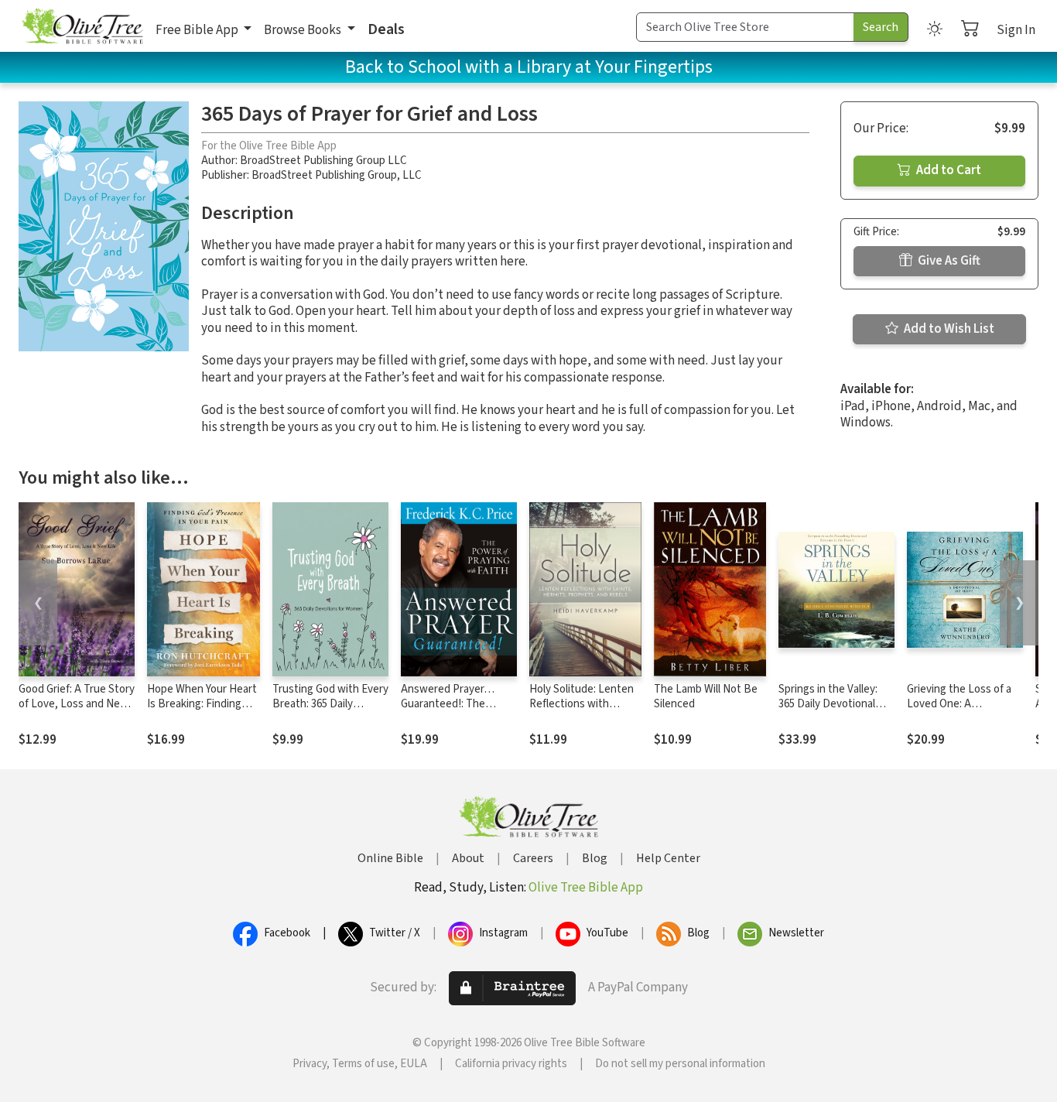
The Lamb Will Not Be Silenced (706, 696)
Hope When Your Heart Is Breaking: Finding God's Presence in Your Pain (202, 711)
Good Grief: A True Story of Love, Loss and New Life (77, 704)
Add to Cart (947, 170)
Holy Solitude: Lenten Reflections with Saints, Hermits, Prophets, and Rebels (581, 711)
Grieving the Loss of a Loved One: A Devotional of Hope (959, 704)
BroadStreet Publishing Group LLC (323, 160)
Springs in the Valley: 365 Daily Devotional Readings (827, 704)
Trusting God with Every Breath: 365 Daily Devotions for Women (330, 704)
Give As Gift (947, 261)
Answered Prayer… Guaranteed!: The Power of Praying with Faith (454, 711)
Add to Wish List (947, 329)
